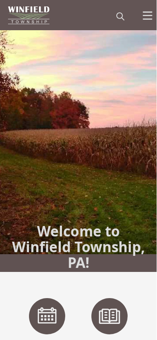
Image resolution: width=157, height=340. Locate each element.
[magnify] (120, 16)
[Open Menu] (147, 15)
